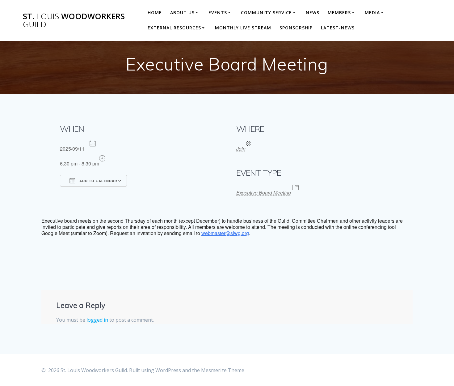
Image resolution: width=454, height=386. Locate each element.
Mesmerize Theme (222, 370)
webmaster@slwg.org (225, 233)
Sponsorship (296, 28)
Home (155, 12)
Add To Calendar (97, 181)
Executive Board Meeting (263, 192)
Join (241, 148)
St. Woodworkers (74, 20)
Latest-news (338, 28)
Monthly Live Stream (243, 28)
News (312, 12)
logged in (97, 319)
